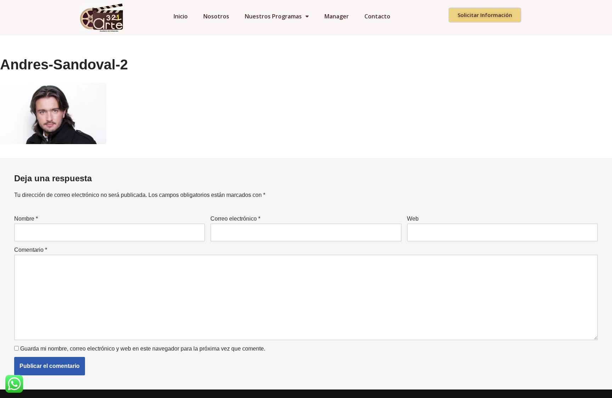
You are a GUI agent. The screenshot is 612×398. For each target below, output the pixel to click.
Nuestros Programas (273, 16)
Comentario (30, 250)
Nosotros (216, 16)
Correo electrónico (235, 219)
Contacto (377, 16)
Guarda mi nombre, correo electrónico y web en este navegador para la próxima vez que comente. (142, 349)
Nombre (26, 219)
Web (413, 219)
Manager (336, 16)
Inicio (181, 16)
